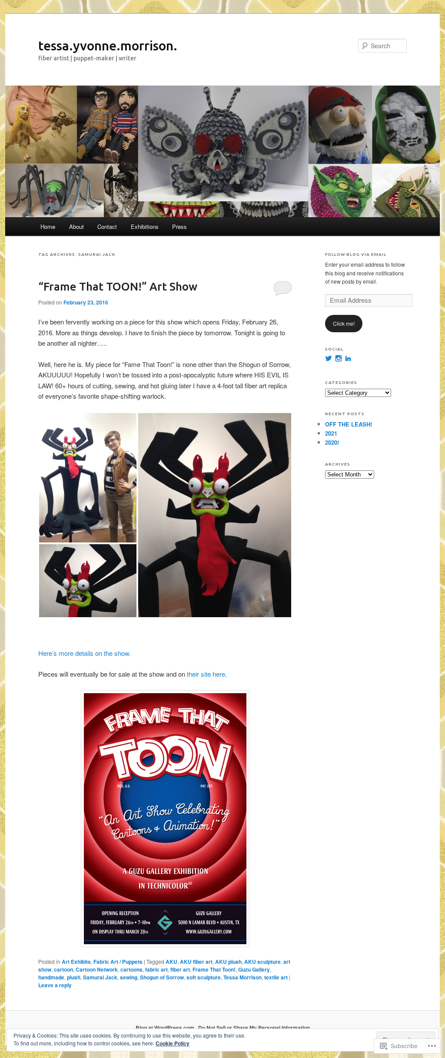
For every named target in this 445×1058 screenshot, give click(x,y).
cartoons (131, 969)
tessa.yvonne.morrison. (107, 45)
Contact (107, 226)
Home (47, 226)
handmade (51, 977)
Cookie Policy (172, 1043)
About (76, 226)
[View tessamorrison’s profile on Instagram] (338, 358)
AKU (171, 961)
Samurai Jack (100, 977)
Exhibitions (145, 226)
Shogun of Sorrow (162, 977)
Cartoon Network (97, 969)
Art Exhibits (76, 961)
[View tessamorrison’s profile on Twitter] (328, 358)
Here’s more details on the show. (84, 653)
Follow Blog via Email (355, 254)
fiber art (180, 969)
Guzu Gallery (254, 969)
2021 (331, 433)
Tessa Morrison (242, 977)
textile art (276, 977)
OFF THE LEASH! (348, 424)
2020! (332, 442)
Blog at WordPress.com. (166, 1028)
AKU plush (228, 961)
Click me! (344, 323)
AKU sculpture (262, 961)
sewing (128, 977)
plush (73, 977)
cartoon (63, 969)
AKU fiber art (196, 961)
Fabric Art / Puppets (118, 961)
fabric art (156, 969)
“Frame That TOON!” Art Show (117, 286)
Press (179, 226)
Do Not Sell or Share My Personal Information (254, 1028)
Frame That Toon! (214, 969)
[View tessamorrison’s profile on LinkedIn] (348, 358)
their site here (206, 673)
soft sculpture (203, 977)
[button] (87, 477)
